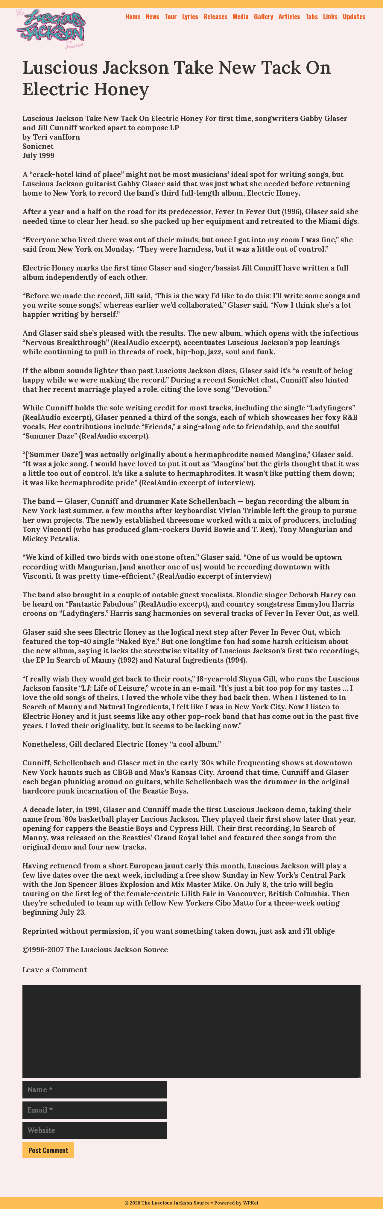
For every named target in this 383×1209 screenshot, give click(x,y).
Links (330, 16)
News (152, 16)
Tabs (312, 16)
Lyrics (190, 16)
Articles (289, 16)
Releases (215, 16)
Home (132, 16)
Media (241, 16)
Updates (354, 16)
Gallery (263, 16)
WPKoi (251, 1203)
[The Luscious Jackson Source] (51, 27)
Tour (171, 16)
